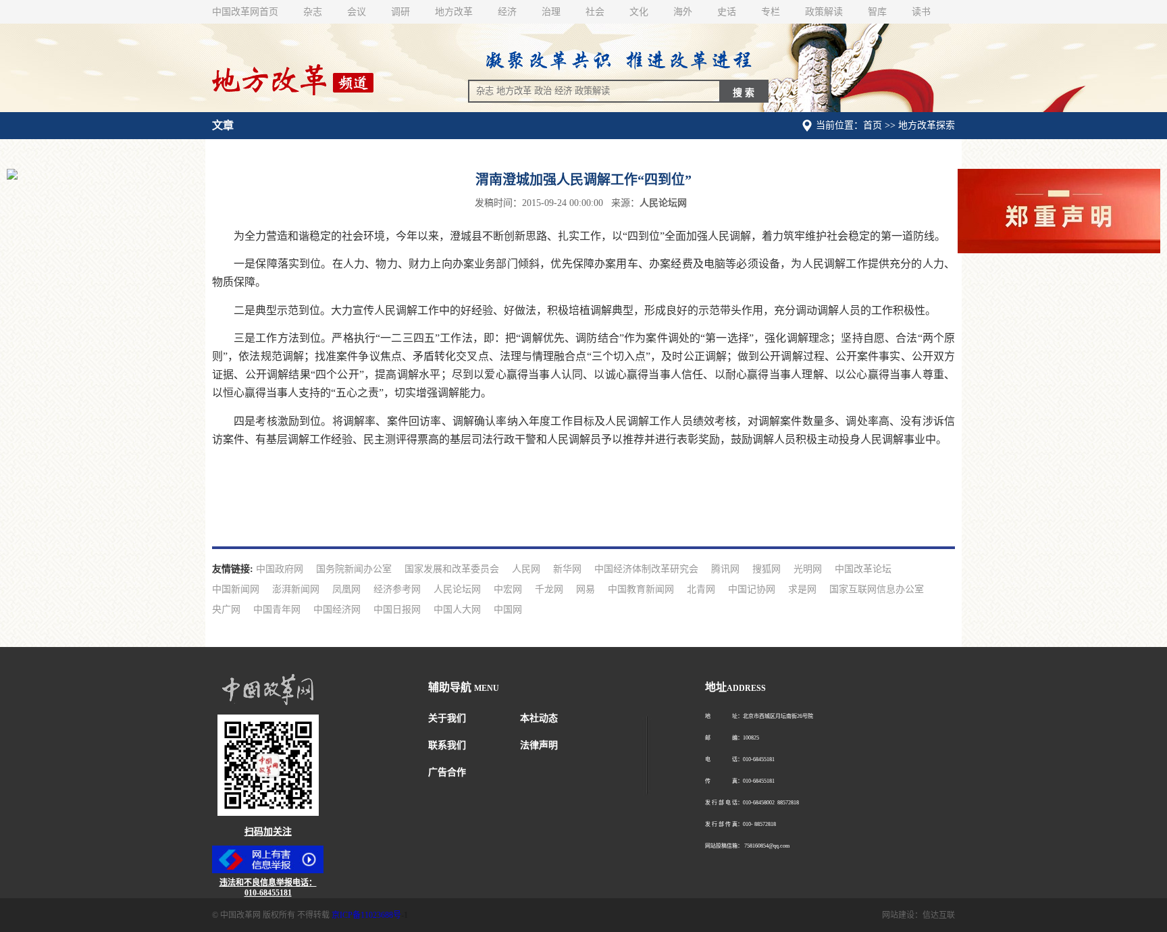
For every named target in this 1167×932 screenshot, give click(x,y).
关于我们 (447, 718)
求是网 (802, 589)
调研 (400, 12)
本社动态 (539, 718)
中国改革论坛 (863, 569)
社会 (595, 12)
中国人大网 (457, 609)
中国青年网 (277, 609)
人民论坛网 (457, 589)
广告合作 (447, 772)
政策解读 (824, 12)
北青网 (701, 589)
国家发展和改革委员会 (452, 569)
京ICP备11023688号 (366, 915)
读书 (921, 12)
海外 (682, 12)
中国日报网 (397, 609)
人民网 (526, 569)
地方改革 (454, 12)
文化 (638, 12)
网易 (585, 589)
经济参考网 (397, 589)
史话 (726, 12)
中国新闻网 (235, 589)
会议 (356, 12)
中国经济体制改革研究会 (646, 569)
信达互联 (939, 915)
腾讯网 (725, 569)
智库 (877, 12)
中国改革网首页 (245, 12)
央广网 (226, 609)
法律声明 (539, 745)
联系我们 (447, 745)
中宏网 (508, 589)
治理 (551, 12)
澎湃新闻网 (295, 589)
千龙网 (549, 589)
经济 (507, 12)
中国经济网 (337, 609)
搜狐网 (766, 569)
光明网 (808, 569)
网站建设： (902, 915)
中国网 (508, 609)
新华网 (567, 569)
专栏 (770, 12)
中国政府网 (279, 569)
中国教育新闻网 (641, 589)
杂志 (312, 12)
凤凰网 (346, 589)
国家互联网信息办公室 (876, 589)
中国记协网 (751, 589)
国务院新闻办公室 (354, 569)
